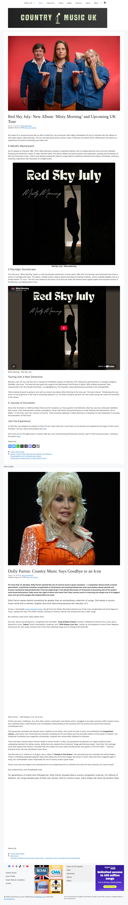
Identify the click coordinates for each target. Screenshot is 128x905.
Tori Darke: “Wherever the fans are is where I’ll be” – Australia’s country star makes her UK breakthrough (45, 858)
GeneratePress (9, 899)
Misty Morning (30, 454)
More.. (96, 3)
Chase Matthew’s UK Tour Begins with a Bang (25, 456)
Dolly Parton (14, 856)
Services (79, 3)
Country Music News (17, 452)
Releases (49, 454)
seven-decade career (33, 609)
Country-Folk (20, 454)
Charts (61, 3)
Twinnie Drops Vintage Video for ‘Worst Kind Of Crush (28, 458)
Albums (12, 454)
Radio (69, 3)
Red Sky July (40, 454)
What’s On (28, 3)
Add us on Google (30, 128)
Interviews (51, 3)
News (41, 3)
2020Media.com (40, 897)
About (88, 3)
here (45, 429)
